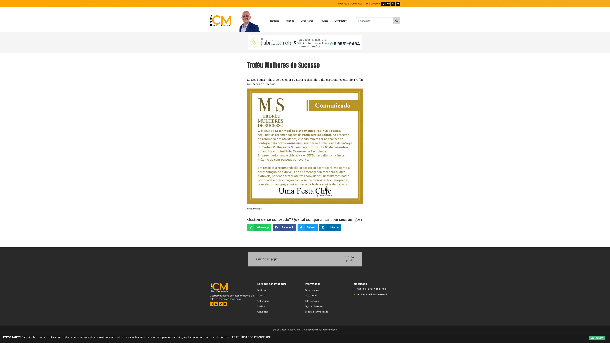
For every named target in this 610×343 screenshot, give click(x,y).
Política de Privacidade (316, 311)
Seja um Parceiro (313, 306)
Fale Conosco (373, 3)
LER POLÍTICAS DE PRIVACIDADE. (251, 337)
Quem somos (312, 290)
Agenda (290, 20)
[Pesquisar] (396, 20)
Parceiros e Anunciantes (349, 3)
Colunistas (341, 20)
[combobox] (374, 20)
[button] (259, 227)
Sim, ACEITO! (597, 338)
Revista (324, 20)
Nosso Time (311, 295)
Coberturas (307, 20)
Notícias (274, 20)
